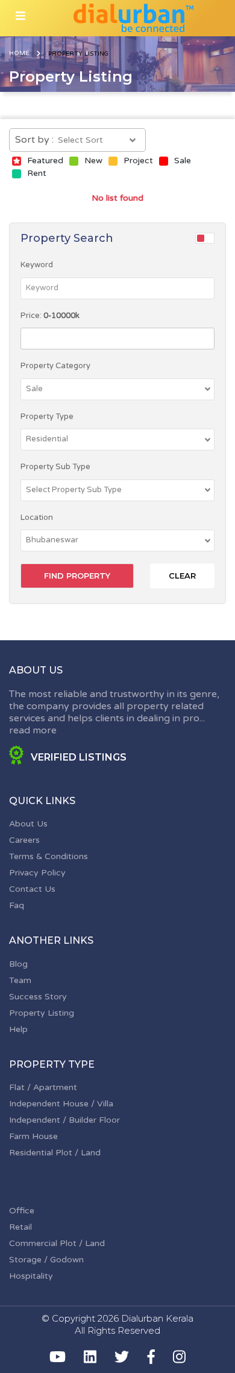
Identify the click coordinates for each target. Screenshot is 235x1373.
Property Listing (41, 1013)
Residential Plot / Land (55, 1152)
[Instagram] (179, 1356)
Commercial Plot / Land (57, 1243)
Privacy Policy (37, 873)
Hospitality (31, 1276)
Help (18, 1029)
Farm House (33, 1136)
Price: (50, 315)
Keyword (36, 265)
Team (20, 980)
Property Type (47, 416)
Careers (24, 840)
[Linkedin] (90, 1356)
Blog (18, 964)
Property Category (55, 366)
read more (33, 730)
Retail (20, 1227)
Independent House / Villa (61, 1104)
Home (19, 53)
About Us (28, 824)
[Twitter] (121, 1356)
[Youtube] (57, 1356)
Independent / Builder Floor (64, 1120)
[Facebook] (151, 1356)
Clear (182, 575)
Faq (16, 905)
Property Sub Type (55, 467)
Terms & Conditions (48, 856)
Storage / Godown (46, 1260)
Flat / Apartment (43, 1087)
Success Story (38, 997)
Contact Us (32, 889)
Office (21, 1211)
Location (36, 517)
